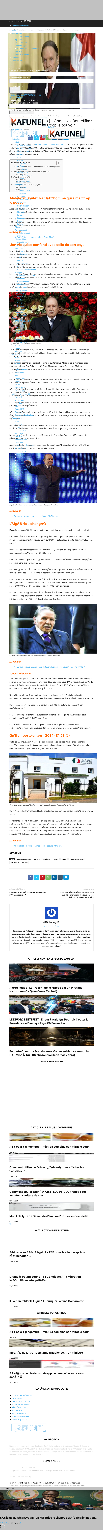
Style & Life (22, 473)
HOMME (55, 859)
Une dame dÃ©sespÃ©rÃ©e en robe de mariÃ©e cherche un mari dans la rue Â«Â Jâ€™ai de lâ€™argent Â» (77, 894)
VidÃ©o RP (19, 494)
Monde (20, 266)
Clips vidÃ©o (20, 485)
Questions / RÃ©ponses (24, 445)
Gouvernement (23, 282)
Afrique (20, 251)
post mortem (15, 862)
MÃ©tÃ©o (21, 236)
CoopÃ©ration (23, 242)
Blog (14, 30)
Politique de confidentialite (28, 49)
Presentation (17, 33)
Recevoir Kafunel (19, 61)
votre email (13, 110)
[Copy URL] (71, 877)
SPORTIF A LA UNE (23, 321)
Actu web (18, 397)
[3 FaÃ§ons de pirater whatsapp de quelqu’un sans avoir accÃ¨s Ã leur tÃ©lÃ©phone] (51, 1363)
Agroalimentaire (23, 191)
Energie (20, 215)
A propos (18, 39)
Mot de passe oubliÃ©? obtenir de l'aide (25, 95)
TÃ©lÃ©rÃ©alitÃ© (22, 491)
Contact (15, 58)
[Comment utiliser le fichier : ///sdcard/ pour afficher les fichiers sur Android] (51, 1157)
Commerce (21, 203)
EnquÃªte (18, 436)
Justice (20, 300)
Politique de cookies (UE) (20, 1477)
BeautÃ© (21, 197)
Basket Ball (19, 327)
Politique (18, 272)
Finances (21, 218)
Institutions (21, 285)
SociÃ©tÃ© (19, 294)
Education (19, 227)
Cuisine (20, 460)
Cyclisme (18, 330)
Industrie (20, 221)
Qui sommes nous (22, 36)
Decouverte (17, 418)
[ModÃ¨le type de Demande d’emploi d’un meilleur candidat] (51, 1206)
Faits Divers (19, 373)
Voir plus (12, 1224)
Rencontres (22, 470)
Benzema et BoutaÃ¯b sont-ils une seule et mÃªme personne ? (27, 893)
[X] (36, 877)
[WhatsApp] (48, 877)
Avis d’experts (20, 424)
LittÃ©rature (22, 172)
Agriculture (21, 188)
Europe (20, 260)
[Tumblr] (60, 877)
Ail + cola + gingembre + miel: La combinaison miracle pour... (50, 1146)
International (20, 248)
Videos (15, 479)
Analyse (18, 421)
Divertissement (21, 369)
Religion (20, 306)
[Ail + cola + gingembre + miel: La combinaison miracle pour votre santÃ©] (51, 1137)
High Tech (19, 403)
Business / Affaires (24, 200)
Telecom (18, 412)
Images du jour (21, 439)
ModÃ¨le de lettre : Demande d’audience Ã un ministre (46, 1352)
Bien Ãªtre (21, 457)
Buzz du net (20, 363)
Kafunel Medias (21, 42)
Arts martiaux (20, 324)
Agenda (20, 178)
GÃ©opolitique (21, 239)
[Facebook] (30, 877)
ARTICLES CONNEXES (41, 958)
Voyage (20, 476)
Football (18, 339)
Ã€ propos (14, 1470)
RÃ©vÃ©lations (21, 388)
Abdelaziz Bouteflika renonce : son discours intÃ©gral (38, 846)
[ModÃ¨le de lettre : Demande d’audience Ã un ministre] (51, 1343)
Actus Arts (21, 163)
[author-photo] (51, 919)
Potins (17, 385)
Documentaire (20, 430)
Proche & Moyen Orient (26, 269)
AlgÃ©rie (46, 859)
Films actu (19, 482)
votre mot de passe (17, 86)
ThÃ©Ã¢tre (22, 169)
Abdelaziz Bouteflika (24, 859)
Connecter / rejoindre (20, 26)
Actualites (16, 139)
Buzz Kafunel (20, 360)
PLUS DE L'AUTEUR (64, 958)
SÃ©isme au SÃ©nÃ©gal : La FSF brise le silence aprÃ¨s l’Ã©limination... (49, 1517)
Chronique (19, 427)
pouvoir (25, 862)
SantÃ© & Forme (21, 291)
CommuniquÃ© (23, 181)
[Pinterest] (42, 877)
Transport (19, 312)
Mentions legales (21, 45)
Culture (18, 157)
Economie (19, 184)
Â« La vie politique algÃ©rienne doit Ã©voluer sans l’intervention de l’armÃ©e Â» (50, 667)
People (17, 382)
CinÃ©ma (21, 166)
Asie (19, 257)
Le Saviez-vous (23, 467)
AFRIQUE (37, 859)
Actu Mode (21, 451)
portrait (64, 859)
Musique (18, 488)
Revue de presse (22, 288)
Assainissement (23, 233)
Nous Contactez (71, 1470)
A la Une (18, 142)
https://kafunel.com (51, 926)
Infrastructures (23, 315)
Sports (14, 318)
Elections (21, 278)
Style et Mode (20, 448)
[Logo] (28, 138)
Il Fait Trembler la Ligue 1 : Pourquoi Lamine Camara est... (47, 1301)
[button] (13, 133)
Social (19, 303)
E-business (19, 400)
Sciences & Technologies (22, 394)
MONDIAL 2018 (21, 342)
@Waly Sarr (4, 1523)
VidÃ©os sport (21, 497)
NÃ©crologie (20, 379)
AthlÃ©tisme (20, 333)
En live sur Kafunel (24, 151)
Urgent (20, 154)
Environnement (21, 230)
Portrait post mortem (77, 859)
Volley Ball (19, 351)
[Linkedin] (54, 877)
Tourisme (21, 309)
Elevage (20, 212)
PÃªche (20, 224)
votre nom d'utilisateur (18, 78)
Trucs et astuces (21, 391)
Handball (18, 336)
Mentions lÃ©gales (29, 1467)
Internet (18, 406)
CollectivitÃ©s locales (26, 275)
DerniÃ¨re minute (24, 145)
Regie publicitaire (22, 55)
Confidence (19, 366)
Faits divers (16, 354)
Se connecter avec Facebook (22, 92)
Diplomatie (21, 245)
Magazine (19, 442)
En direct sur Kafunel (25, 148)
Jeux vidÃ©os (20, 409)
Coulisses (21, 463)
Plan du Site (19, 52)
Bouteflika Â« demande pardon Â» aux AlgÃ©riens (36, 516)
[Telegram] (66, 877)
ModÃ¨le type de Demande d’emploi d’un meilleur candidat (48, 1216)
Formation (21, 297)
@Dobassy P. (51, 922)
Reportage (19, 433)
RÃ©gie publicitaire (54, 1470)
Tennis (17, 348)
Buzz (17, 357)
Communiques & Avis (23, 175)
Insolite (17, 376)
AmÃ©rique (22, 254)
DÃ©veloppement (24, 206)
